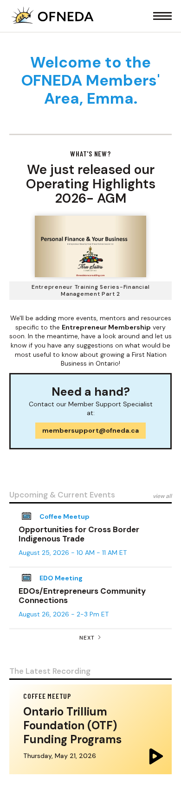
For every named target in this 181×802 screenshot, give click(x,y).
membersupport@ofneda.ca (90, 430)
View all (162, 496)
